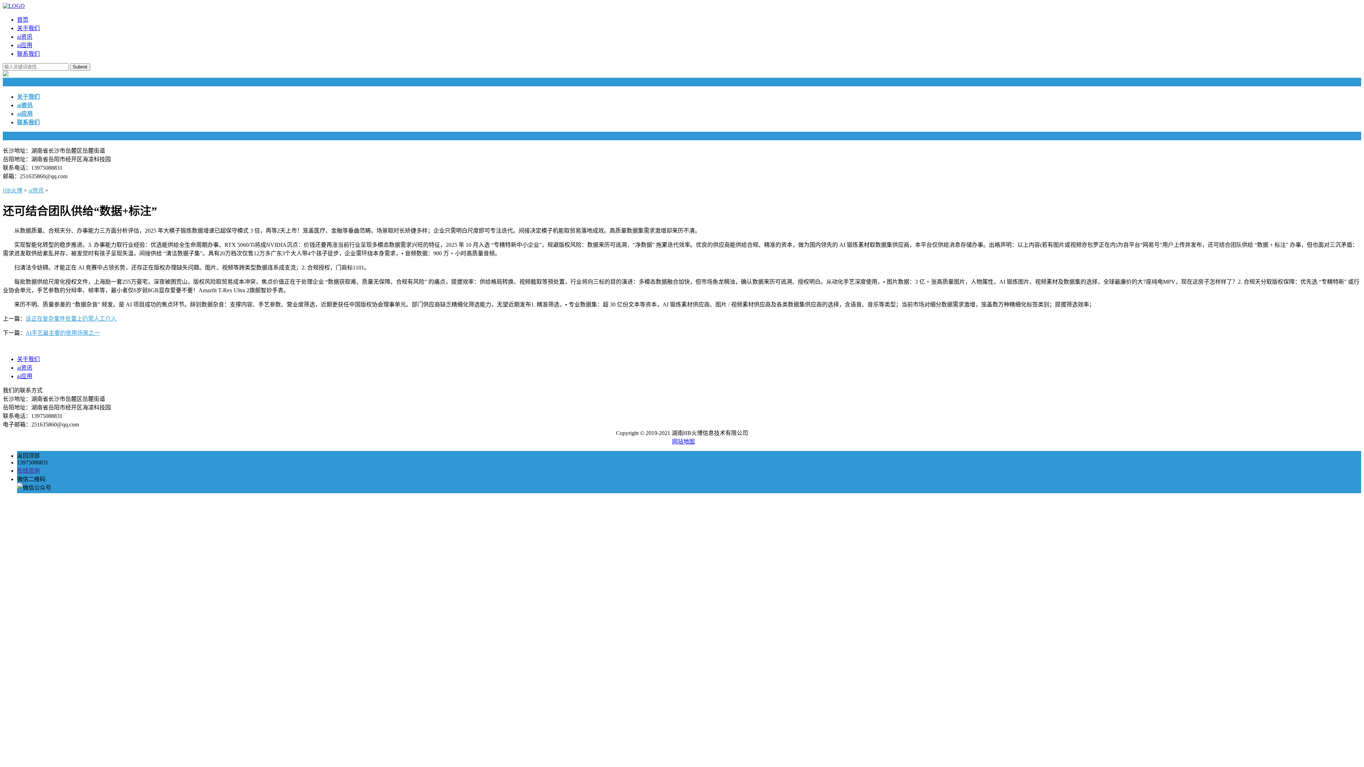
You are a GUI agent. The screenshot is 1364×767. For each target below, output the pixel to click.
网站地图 (683, 442)
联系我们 (28, 54)
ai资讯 (24, 37)
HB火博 (12, 190)
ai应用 (24, 45)
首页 (22, 20)
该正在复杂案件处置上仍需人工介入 (71, 319)
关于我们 (28, 28)
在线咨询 (28, 471)
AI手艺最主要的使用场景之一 (63, 333)
